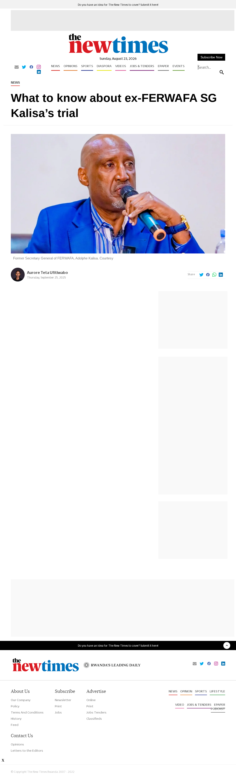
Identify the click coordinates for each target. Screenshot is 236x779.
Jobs (58, 712)
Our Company (20, 700)
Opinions (70, 66)
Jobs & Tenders (142, 66)
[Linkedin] (39, 72)
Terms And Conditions (27, 712)
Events (179, 66)
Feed (14, 725)
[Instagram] (39, 67)
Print (58, 706)
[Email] (17, 67)
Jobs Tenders (96, 712)
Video (179, 704)
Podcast (218, 709)
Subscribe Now (211, 57)
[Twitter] (24, 67)
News (55, 66)
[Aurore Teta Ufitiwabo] (18, 280)
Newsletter (63, 700)
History (16, 718)
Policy (15, 706)
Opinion (186, 691)
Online (91, 700)
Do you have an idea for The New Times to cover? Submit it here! (118, 4)
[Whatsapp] (214, 275)
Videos (120, 66)
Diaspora (104, 66)
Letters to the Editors (27, 750)
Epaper (163, 66)
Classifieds (94, 718)
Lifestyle (217, 691)
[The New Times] (118, 53)
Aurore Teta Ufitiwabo (47, 272)
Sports (87, 66)
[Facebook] (31, 67)
